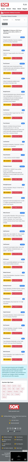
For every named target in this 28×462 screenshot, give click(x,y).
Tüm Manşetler (19, 444)
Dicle (9, 388)
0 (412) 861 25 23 (18, 149)
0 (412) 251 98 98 (18, 239)
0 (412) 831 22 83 (18, 280)
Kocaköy (16, 391)
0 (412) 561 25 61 (18, 117)
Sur (12, 394)
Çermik (14, 385)
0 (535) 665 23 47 (18, 73)
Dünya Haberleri (5, 454)
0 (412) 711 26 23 (18, 359)
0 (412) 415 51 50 (18, 86)
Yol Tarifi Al (7, 45)
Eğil (13, 388)
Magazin (25, 8)
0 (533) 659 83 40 (18, 346)
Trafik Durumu (19, 439)
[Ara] (24, 4)
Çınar (19, 385)
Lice (4, 394)
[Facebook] (8, 428)
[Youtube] (15, 428)
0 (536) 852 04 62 (18, 320)
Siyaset (3, 8)
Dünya (14, 8)
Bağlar (4, 385)
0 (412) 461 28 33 (18, 160)
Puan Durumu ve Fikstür (6, 444)
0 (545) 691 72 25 (18, 306)
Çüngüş (4, 388)
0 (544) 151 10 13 (18, 207)
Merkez (4, 397)
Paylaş (5, 24)
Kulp (21, 391)
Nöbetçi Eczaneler (8, 437)
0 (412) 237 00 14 (18, 267)
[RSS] (20, 428)
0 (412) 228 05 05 (18, 254)
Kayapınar (10, 391)
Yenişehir (17, 394)
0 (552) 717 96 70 (18, 104)
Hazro (4, 391)
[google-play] (17, 432)
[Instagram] (13, 428)
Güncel (19, 8)
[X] (10, 428)
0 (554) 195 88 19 (18, 179)
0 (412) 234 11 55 (18, 136)
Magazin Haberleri (9, 456)
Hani (22, 388)
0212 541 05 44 (15, 420)
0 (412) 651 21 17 (18, 192)
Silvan (8, 394)
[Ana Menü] (26, 4)
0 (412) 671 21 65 (18, 333)
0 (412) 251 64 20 (18, 293)
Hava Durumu (19, 437)
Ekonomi (8, 8)
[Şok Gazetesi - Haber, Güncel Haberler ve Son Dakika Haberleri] (5, 5)
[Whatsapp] (18, 428)
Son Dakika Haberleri (8, 448)
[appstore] (10, 432)
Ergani (18, 388)
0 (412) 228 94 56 (18, 225)
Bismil (9, 385)
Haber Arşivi (19, 448)
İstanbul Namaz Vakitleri (6, 440)
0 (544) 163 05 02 (18, 45)
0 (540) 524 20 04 (18, 58)
